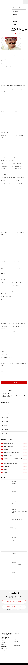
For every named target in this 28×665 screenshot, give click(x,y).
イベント (5, 433)
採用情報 (15, 21)
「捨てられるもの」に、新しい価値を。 (11, 463)
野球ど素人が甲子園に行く (9, 455)
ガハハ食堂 (6, 421)
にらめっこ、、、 (7, 469)
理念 (3, 640)
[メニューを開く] (25, 2)
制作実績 (15, 14)
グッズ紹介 (6, 417)
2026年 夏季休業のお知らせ (9, 446)
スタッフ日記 (6, 413)
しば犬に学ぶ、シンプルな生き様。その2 (11, 452)
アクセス (15, 24)
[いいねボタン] (2, 371)
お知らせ (5, 425)
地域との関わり (4, 644)
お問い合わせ (17, 645)
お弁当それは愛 (6, 449)
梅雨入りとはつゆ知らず (8, 443)
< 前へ (2, 378)
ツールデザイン (4, 650)
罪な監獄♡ (6, 472)
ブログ (14, 18)
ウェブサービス (4, 648)
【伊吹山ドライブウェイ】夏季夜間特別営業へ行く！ (13, 459)
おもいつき (6, 429)
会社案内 (3, 642)
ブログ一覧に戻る (14, 382)
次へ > (25, 378)
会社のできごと (7, 410)
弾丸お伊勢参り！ (7, 466)
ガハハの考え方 (4, 638)
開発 (4, 406)
